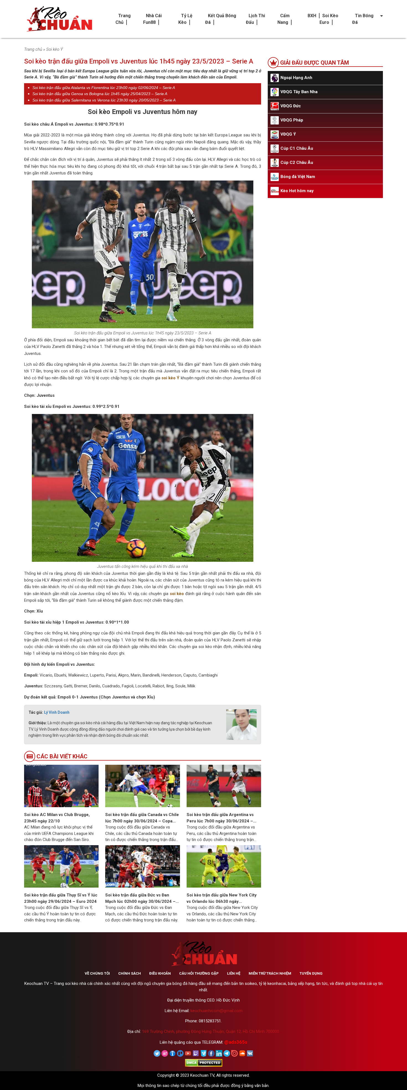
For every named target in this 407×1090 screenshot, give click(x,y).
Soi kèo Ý (54, 49)
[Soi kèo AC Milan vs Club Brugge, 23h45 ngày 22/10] (61, 785)
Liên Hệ (233, 973)
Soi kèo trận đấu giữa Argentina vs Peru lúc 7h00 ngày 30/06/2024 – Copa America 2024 (220, 818)
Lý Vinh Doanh (56, 712)
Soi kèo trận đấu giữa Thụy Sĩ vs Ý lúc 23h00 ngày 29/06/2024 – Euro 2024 (60, 898)
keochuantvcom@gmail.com (216, 1010)
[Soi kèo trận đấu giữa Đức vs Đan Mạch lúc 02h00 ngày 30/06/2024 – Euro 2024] (142, 865)
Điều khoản (160, 973)
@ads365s (235, 1042)
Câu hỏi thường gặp (199, 973)
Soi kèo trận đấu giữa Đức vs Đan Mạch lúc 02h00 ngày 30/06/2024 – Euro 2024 (140, 898)
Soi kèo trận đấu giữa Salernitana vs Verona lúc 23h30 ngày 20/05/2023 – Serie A (104, 100)
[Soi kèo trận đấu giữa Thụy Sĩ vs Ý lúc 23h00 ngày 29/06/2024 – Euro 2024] (61, 865)
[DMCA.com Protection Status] (203, 1062)
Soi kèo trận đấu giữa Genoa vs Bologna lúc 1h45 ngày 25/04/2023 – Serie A (99, 94)
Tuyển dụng (311, 973)
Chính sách (129, 973)
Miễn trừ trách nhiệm (270, 973)
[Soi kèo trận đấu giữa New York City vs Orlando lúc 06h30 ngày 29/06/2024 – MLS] (224, 865)
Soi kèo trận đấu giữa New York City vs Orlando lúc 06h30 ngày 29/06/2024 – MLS (222, 898)
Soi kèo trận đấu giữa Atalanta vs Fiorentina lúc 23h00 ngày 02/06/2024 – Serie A (103, 87)
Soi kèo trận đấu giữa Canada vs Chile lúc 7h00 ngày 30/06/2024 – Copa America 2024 (142, 818)
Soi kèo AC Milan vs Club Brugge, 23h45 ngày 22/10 (57, 818)
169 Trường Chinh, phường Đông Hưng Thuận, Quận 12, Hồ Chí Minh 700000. (211, 1031)
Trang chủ (33, 49)
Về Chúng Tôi (97, 973)
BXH (312, 15)
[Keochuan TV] (58, 19)
